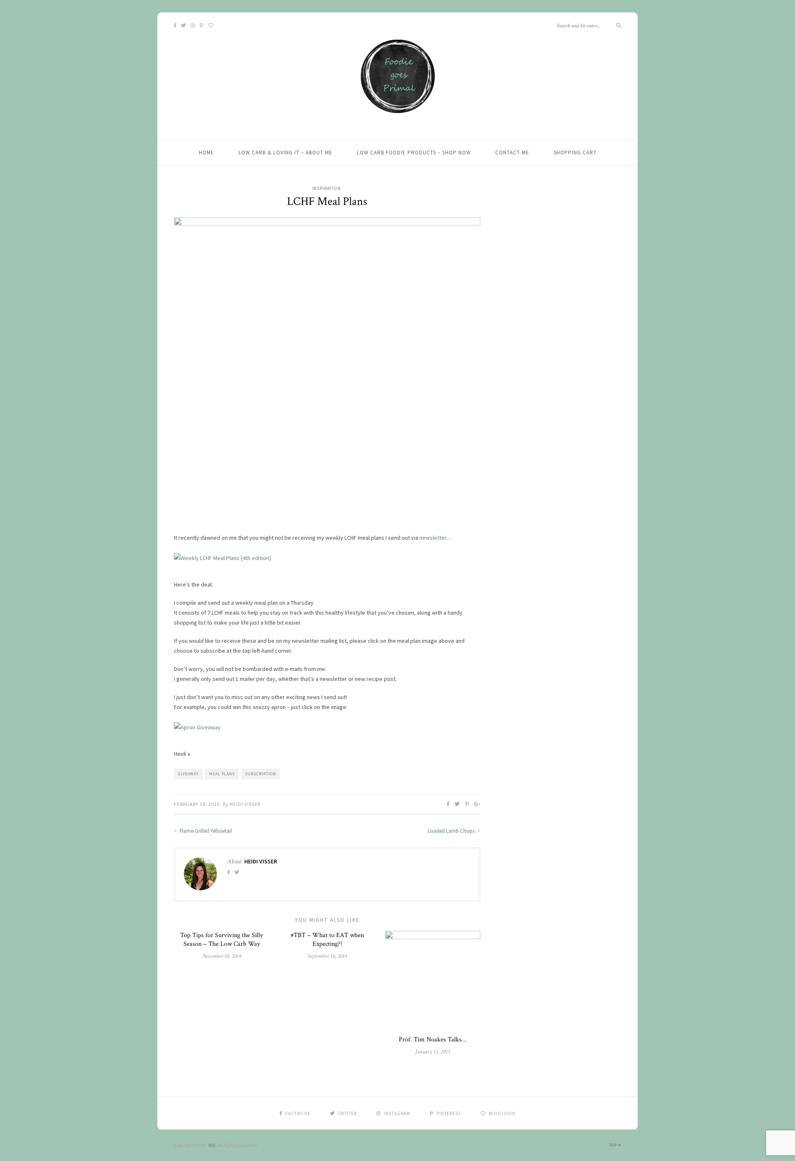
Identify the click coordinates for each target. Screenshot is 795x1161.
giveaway (188, 773)
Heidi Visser (244, 804)
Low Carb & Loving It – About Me (285, 152)
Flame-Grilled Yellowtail (205, 830)
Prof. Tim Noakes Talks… (433, 1039)
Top (613, 1145)
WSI (212, 1145)
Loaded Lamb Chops (452, 830)
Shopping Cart (575, 152)
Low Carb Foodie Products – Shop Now (414, 152)
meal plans (222, 773)
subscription (260, 773)
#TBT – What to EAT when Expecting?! (327, 939)
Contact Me (512, 152)
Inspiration (326, 188)
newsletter (432, 537)
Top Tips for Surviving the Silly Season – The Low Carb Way (221, 939)
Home (206, 152)
